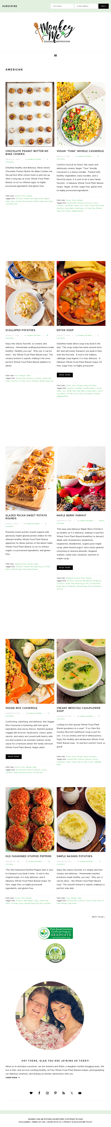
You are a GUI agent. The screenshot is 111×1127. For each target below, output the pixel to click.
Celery (76, 205)
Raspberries (71, 586)
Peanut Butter (27, 201)
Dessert (18, 196)
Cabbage (78, 388)
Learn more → (13, 1077)
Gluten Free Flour (12, 381)
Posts (24, 196)
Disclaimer (24, 1122)
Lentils (100, 391)
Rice (41, 772)
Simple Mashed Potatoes (74, 856)
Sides (29, 375)
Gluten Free (28, 199)
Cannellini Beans (88, 388)
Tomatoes (47, 903)
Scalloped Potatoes (20, 330)
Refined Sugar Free (41, 201)
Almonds (70, 581)
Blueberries (97, 581)
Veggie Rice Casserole (22, 708)
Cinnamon (61, 583)
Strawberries (97, 586)
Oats (13, 201)
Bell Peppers (28, 901)
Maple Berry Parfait (71, 515)
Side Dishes (72, 903)
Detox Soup (65, 330)
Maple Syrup (38, 199)
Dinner (68, 200)
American (19, 199)
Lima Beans (61, 394)
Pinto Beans (88, 394)
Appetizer (18, 564)
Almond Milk (72, 203)
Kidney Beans (92, 391)
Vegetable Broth (77, 211)
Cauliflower (69, 205)
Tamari (68, 211)
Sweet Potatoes (32, 569)
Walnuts (60, 589)
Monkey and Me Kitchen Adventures (55, 31)
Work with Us (54, 1122)
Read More (65, 375)
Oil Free (18, 201)
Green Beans (69, 208)
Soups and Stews (90, 385)
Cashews (60, 205)
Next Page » (98, 917)
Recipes (29, 196)
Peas (93, 208)
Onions (28, 381)
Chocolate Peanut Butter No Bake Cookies (27, 153)
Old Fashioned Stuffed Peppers (29, 856)
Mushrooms (79, 208)
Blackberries (87, 581)
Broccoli (88, 203)
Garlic (86, 205)
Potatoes (35, 381)
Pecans (8, 569)
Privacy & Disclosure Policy (77, 1122)
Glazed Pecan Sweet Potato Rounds (26, 517)
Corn (81, 205)
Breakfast (69, 578)
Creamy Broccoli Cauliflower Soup (78, 710)
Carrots (95, 203)
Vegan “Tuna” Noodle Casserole (80, 151)
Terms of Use (38, 1122)
